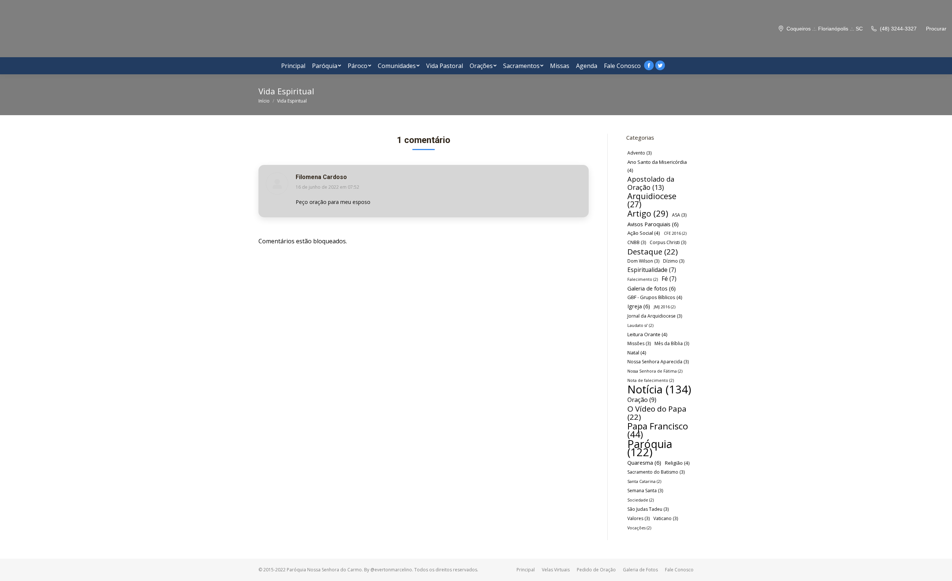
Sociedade (640, 500)
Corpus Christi (668, 242)
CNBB (636, 242)
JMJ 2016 (664, 306)
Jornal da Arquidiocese (654, 316)
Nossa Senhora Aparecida (658, 361)
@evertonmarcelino (391, 570)
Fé (669, 279)
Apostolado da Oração (650, 183)
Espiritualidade (651, 270)
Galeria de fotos (651, 288)
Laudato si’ (640, 325)
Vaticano (665, 518)
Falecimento (642, 279)
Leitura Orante (647, 334)
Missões (639, 343)
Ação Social (643, 233)
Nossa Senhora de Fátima (654, 371)
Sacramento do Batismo (656, 472)
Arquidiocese (651, 200)
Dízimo (673, 261)
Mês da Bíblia (671, 343)
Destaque (652, 251)
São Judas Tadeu (648, 509)
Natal (636, 352)
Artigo (647, 214)
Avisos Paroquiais (653, 224)
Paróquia (649, 448)
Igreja (638, 306)
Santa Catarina (644, 481)
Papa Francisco (657, 430)
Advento (639, 153)
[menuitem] (293, 66)
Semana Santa (645, 490)
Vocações (639, 527)
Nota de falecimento (650, 380)
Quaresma (644, 462)
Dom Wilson (643, 261)
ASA (679, 215)
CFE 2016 (675, 233)
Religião (677, 463)
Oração (641, 400)
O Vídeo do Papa (656, 413)
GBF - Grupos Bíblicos (654, 297)
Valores (638, 518)
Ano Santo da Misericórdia (657, 166)
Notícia (659, 389)
